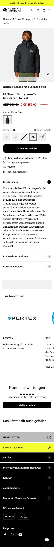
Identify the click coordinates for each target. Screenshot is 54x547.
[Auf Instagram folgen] (13, 535)
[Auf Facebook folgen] (5, 535)
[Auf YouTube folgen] (20, 535)
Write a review (27, 405)
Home (6, 19)
